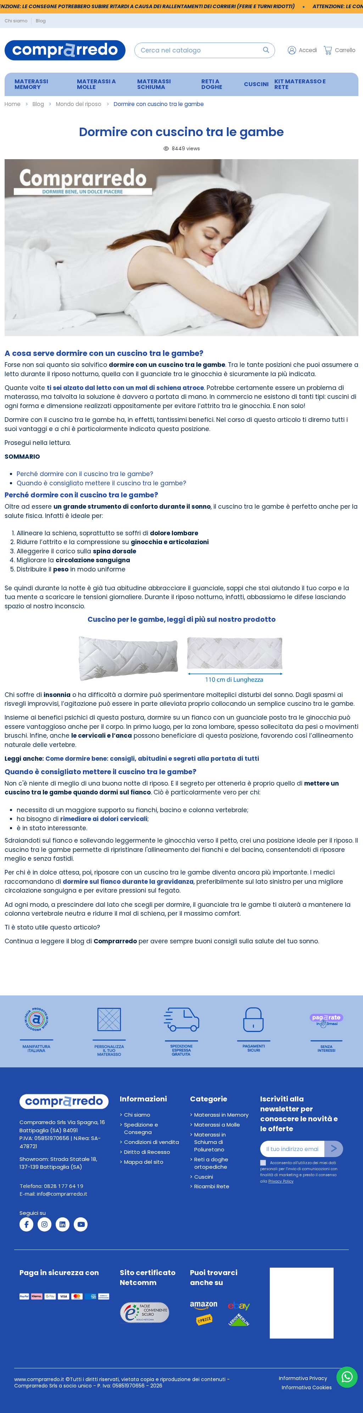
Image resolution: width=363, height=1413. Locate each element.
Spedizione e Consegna (141, 1128)
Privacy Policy (281, 1181)
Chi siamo (16, 21)
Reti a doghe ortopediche (211, 1163)
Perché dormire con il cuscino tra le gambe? (85, 474)
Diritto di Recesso (147, 1152)
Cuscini (203, 1176)
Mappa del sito (143, 1162)
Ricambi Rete (211, 1186)
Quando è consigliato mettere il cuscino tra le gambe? (101, 483)
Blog (41, 21)
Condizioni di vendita (151, 1142)
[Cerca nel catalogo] (266, 50)
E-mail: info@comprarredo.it (53, 1193)
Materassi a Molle (217, 1124)
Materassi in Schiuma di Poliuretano (210, 1142)
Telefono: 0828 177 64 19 (51, 1185)
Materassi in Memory (221, 1114)
